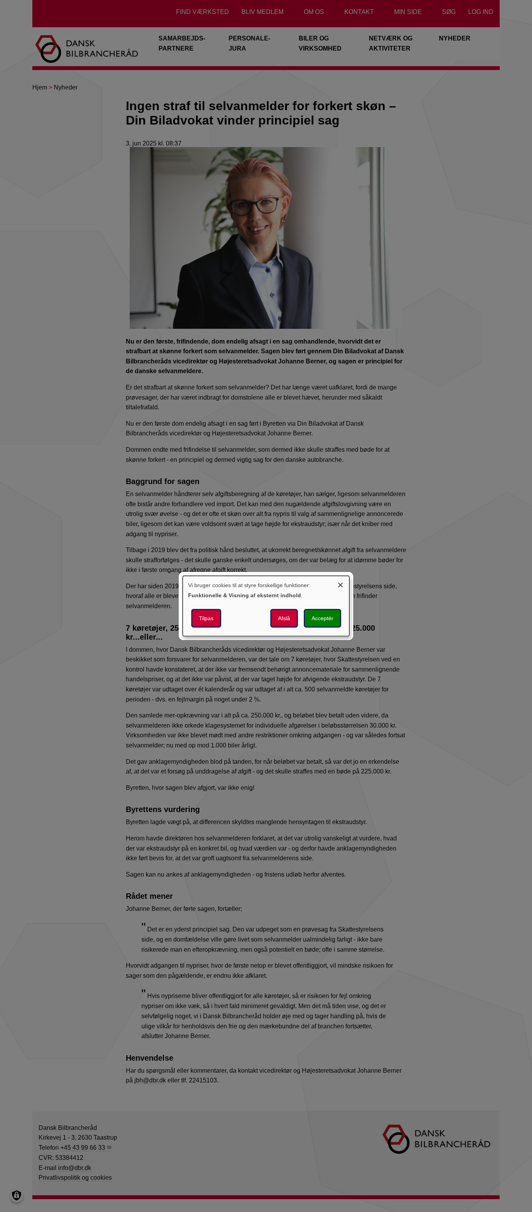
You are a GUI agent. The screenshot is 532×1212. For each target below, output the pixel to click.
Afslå (284, 618)
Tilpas (206, 618)
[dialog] (266, 606)
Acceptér (322, 618)
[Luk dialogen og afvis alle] (340, 584)
